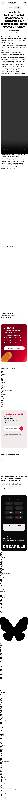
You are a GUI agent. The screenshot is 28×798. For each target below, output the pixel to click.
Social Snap (3, 783)
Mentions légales (6, 536)
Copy (17, 789)
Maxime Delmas (15, 30)
